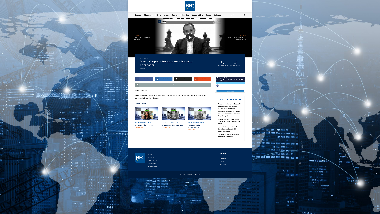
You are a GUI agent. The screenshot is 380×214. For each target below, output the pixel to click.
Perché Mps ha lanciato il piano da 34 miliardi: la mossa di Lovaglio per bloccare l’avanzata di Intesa (229, 106)
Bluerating (148, 15)
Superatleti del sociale (145, 125)
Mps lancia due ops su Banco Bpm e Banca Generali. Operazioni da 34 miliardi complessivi (229, 129)
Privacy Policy (152, 166)
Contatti (151, 157)
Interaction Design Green (172, 125)
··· (224, 15)
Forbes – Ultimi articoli (229, 100)
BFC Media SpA (195, 174)
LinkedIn (222, 161)
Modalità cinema (235, 66)
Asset (166, 15)
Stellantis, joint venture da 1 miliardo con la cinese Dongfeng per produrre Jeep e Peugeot (229, 114)
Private (158, 15)
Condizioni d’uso (153, 163)
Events (175, 15)
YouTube (223, 164)
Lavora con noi (152, 160)
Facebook (223, 158)
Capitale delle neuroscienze (194, 126)
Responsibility (197, 15)
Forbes (138, 15)
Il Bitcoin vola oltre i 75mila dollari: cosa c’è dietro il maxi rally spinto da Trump (229, 121)
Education (184, 15)
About (150, 154)
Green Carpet (144, 58)
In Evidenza (147, 122)
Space (208, 15)
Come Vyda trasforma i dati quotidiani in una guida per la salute (229, 135)
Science (217, 15)
